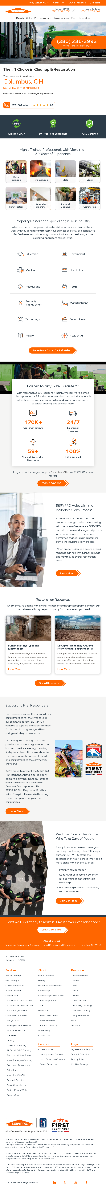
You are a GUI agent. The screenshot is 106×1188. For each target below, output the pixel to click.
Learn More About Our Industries (51, 350)
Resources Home (79, 975)
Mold (75, 990)
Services (11, 1035)
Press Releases (47, 1020)
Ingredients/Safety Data (83, 1049)
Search (96, 2)
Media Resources (49, 1015)
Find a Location (80, 18)
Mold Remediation (15, 985)
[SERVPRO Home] (18, 10)
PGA (42, 1005)
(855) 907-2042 (90, 11)
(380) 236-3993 (61, 11)
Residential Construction (19, 1000)
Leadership (44, 990)
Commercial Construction (20, 1005)
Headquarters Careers (51, 1054)
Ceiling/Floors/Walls (17, 1090)
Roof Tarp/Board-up (17, 1010)
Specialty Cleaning (16, 1045)
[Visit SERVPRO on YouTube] (75, 1182)
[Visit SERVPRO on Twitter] (65, 1182)
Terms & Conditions (80, 1054)
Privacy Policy (77, 1059)
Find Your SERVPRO (91, 945)
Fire (75, 985)
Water (76, 980)
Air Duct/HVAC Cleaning (19, 1050)
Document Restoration (18, 1065)
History (41, 980)
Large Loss (12, 1020)
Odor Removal (14, 1070)
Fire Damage (12, 980)
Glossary (75, 1025)
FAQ (73, 1020)
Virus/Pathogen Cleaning (19, 1060)
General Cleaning (15, 1080)
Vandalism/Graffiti (16, 1075)
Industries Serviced (16, 1030)
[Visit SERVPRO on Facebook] (86, 1182)
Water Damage (14, 975)
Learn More (66, 573)
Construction (12, 995)
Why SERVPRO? (81, 1015)
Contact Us (44, 1035)
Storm (76, 995)
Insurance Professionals (50, 985)
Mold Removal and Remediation (60, 945)
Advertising (44, 1030)
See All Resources (49, 683)
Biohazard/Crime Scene (19, 1055)
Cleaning (10, 1040)
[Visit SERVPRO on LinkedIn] (54, 1182)
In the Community (48, 1025)
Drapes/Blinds (14, 1095)
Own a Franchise (77, 2)
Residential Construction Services (22, 945)
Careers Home (45, 1049)
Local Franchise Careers (52, 1059)
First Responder (48, 1000)
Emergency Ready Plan (19, 1025)
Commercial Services (16, 1015)
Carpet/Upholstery (16, 1085)
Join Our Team (68, 900)
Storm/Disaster (13, 990)
